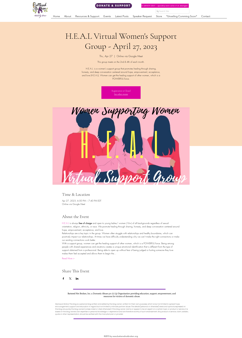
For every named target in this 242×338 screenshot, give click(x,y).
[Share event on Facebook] (63, 278)
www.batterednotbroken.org (125, 336)
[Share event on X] (70, 278)
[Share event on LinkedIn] (77, 278)
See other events (121, 94)
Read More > (68, 258)
